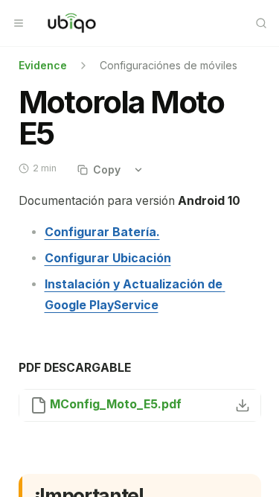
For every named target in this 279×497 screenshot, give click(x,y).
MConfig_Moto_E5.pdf (116, 404)
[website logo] (72, 23)
